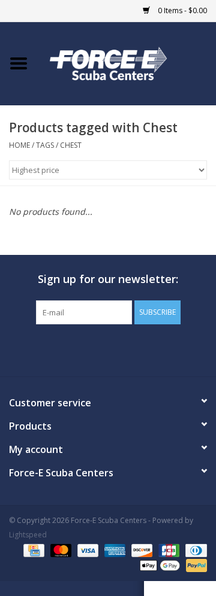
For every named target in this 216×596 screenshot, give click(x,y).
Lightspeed (28, 535)
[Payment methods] (32, 550)
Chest (71, 145)
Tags (45, 145)
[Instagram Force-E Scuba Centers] (151, 348)
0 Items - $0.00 (181, 10)
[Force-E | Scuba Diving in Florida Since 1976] (126, 62)
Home (19, 145)
